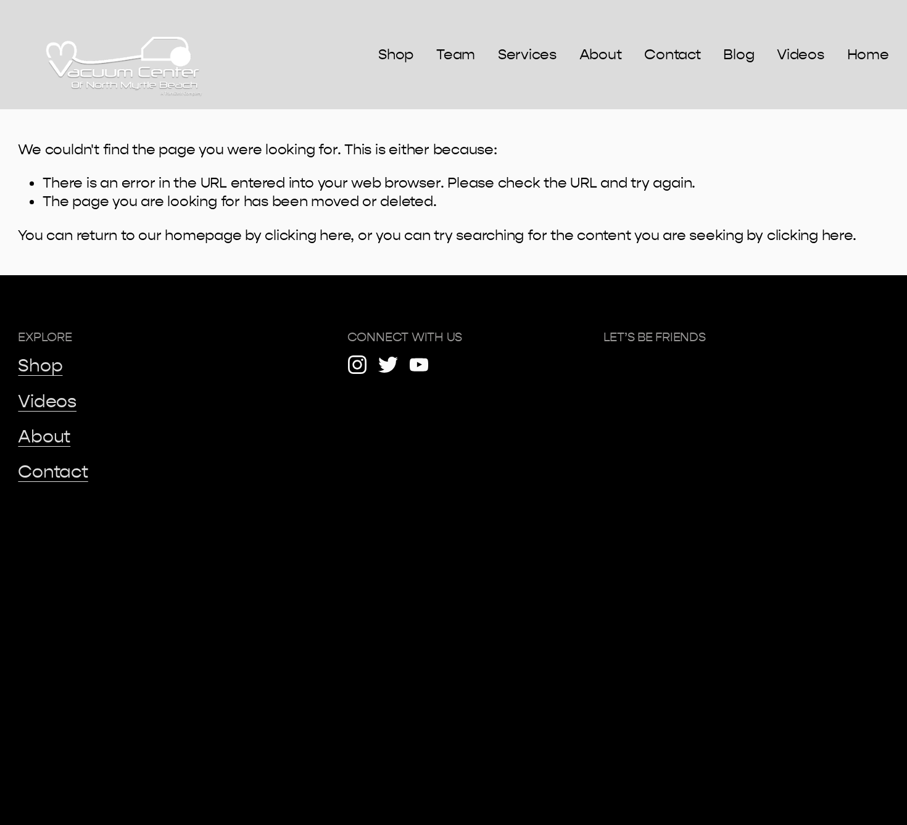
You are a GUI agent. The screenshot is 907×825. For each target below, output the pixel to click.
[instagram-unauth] (357, 365)
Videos (800, 54)
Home (868, 54)
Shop (395, 54)
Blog (738, 54)
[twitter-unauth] (388, 365)
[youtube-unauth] (419, 365)
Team (455, 54)
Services (527, 54)
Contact (672, 54)
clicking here (307, 235)
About (600, 54)
